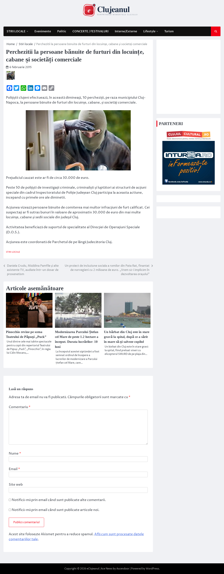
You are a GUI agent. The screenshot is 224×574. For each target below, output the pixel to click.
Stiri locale (13, 252)
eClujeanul (93, 568)
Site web (16, 484)
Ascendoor (122, 568)
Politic (61, 31)
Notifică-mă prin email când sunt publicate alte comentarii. (59, 500)
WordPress (152, 568)
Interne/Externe (126, 31)
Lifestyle (149, 31)
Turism (169, 31)
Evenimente (42, 31)
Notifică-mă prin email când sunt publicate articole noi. (55, 510)
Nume (15, 453)
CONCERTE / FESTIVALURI (90, 31)
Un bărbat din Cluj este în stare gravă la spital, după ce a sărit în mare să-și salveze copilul (126, 337)
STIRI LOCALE (16, 31)
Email (14, 469)
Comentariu (19, 407)
